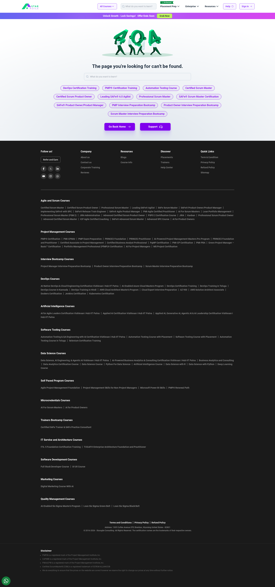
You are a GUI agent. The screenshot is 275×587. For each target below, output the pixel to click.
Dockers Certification (51, 293)
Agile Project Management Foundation (60, 387)
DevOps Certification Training (182, 286)
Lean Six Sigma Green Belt (97, 506)
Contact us (86, 162)
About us (85, 157)
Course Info (126, 162)
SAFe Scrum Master (168, 207)
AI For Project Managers (138, 246)
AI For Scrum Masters (189, 211)
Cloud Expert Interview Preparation (159, 289)
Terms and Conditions (120, 522)
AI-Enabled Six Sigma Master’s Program (60, 506)
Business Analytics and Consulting (216, 360)
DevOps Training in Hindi (83, 289)
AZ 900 (183, 289)
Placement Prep (168, 6)
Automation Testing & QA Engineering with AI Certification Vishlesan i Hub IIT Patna (83, 337)
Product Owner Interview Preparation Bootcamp (118, 266)
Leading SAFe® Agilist (143, 207)
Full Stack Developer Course (55, 466)
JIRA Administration (90, 215)
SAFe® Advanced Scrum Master (128, 219)
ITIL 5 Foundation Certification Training (61, 447)
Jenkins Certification (75, 293)
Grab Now (164, 16)
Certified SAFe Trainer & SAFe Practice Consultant (66, 427)
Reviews (85, 172)
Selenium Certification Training (85, 340)
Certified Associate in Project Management (82, 242)
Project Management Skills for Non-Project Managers (110, 387)
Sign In (245, 6)
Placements (167, 157)
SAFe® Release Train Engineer (90, 211)
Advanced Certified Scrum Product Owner (124, 215)
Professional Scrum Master (115, 207)
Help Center (167, 167)
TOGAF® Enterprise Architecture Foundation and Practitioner (115, 447)
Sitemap (205, 172)
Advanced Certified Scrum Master (60, 219)
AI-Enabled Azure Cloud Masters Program (143, 286)
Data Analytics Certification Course (61, 364)
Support (152, 126)
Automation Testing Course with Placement (150, 337)
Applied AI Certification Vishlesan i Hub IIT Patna (127, 313)
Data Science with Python (201, 364)
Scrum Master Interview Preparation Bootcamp (169, 266)
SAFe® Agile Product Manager (124, 211)
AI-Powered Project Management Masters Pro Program (182, 239)
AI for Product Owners (183, 219)
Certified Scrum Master (52, 207)
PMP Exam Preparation (90, 239)
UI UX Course (78, 466)
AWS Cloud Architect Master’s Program (119, 289)
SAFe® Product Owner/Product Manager (201, 207)
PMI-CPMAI (69, 239)
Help (228, 6)
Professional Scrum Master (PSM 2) (59, 215)
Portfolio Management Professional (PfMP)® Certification (93, 246)
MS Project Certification (165, 246)
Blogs (123, 157)
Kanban (191, 215)
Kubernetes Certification (101, 293)
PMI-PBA (200, 242)
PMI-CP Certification (182, 242)
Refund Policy (208, 167)
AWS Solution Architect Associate (207, 289)
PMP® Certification (50, 239)
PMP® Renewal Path (178, 387)
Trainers (165, 162)
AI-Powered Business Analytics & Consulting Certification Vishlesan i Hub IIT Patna (154, 360)
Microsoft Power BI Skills (152, 387)
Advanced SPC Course (158, 219)
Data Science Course (92, 364)
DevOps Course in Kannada (54, 289)
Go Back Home (117, 126)
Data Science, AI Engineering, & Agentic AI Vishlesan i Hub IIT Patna (75, 360)
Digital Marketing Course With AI (57, 486)
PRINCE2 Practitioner (140, 239)
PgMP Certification (159, 242)
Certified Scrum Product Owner (82, 207)
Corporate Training (90, 167)
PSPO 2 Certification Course (162, 215)
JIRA (181, 215)
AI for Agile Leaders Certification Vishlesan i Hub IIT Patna (70, 313)
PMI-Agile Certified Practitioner (159, 211)
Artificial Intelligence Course (148, 364)
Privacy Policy (208, 162)
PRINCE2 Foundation (115, 239)
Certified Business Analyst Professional (127, 242)
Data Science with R (176, 364)
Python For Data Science (118, 364)
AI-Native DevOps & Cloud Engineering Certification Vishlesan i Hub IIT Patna (80, 286)
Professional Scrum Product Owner (215, 215)
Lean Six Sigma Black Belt (126, 506)
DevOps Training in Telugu (213, 286)
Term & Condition (209, 157)
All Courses (105, 6)
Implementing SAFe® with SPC (56, 211)
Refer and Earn (50, 159)
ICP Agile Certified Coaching (94, 219)
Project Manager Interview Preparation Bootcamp (66, 266)
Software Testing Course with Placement (196, 337)
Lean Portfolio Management (217, 211)
